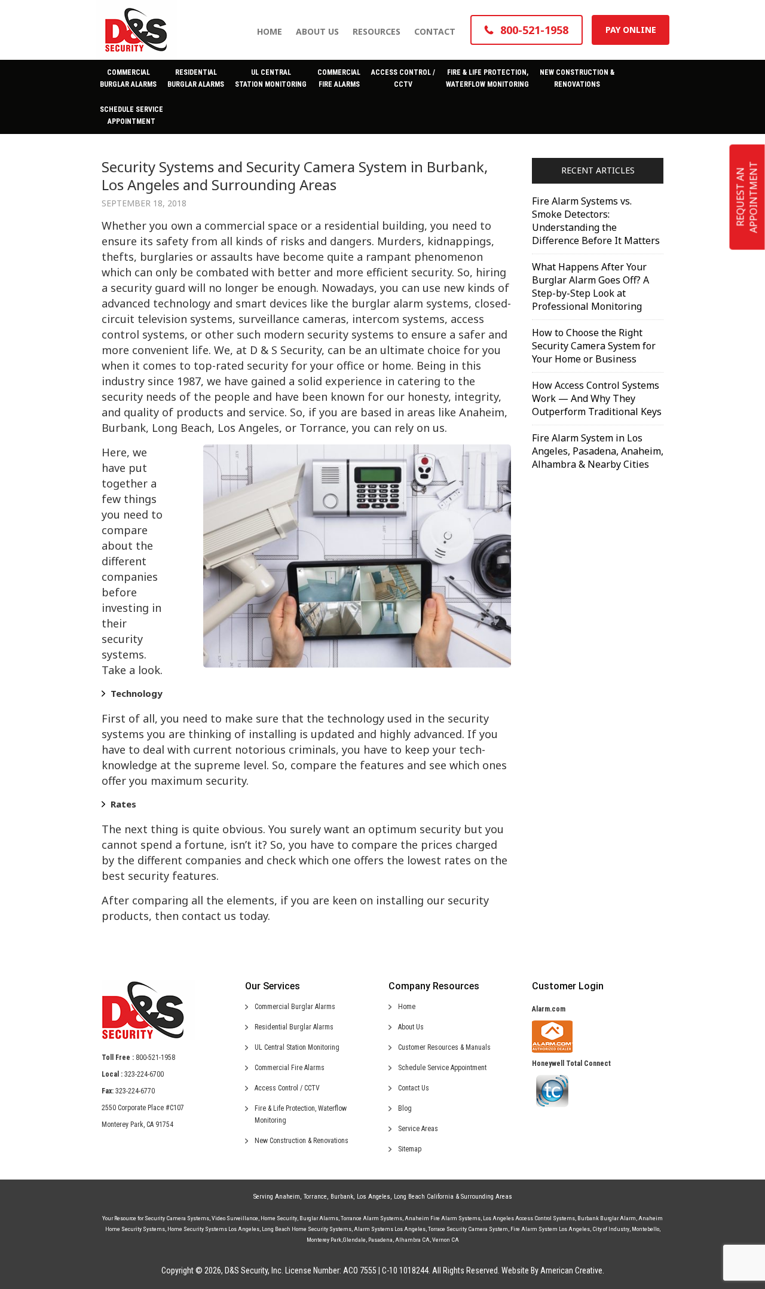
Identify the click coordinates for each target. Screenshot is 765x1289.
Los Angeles (373, 1196)
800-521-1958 (155, 1057)
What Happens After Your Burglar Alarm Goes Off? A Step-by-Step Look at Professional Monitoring (590, 286)
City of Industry (610, 1229)
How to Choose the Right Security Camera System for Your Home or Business (594, 345)
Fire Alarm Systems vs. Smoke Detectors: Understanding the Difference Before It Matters (596, 220)
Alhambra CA (412, 1239)
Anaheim (287, 1196)
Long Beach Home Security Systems (306, 1229)
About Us (411, 1027)
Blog (405, 1108)
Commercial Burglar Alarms (295, 1006)
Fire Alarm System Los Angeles (550, 1229)
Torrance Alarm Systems (371, 1218)
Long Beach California (424, 1196)
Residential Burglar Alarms (294, 1027)
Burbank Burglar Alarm (606, 1218)
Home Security (279, 1218)
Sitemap (409, 1149)
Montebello (645, 1229)
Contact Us (413, 1088)
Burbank (342, 1196)
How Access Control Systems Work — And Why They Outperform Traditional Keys (597, 398)
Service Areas (418, 1129)
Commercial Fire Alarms (290, 1067)
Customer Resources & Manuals (444, 1047)
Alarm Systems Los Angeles (390, 1229)
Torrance (315, 1196)
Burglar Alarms (318, 1218)
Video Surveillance (235, 1218)
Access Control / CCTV (287, 1088)
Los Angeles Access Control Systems (529, 1218)
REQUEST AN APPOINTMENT (747, 197)
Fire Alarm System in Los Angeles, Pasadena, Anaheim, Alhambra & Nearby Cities (597, 451)
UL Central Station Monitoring (297, 1047)
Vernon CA (445, 1239)
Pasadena (380, 1239)
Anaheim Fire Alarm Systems (443, 1218)
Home (406, 1006)
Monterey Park (324, 1239)
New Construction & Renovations (301, 1140)
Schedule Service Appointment (442, 1067)
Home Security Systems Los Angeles (213, 1229)
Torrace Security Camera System (468, 1229)
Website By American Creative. (552, 1270)
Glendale (354, 1239)
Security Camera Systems (177, 1218)
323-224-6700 (144, 1074)
